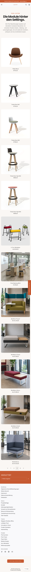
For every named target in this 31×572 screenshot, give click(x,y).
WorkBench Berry (15, 390)
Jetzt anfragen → (23, 1)
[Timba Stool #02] (15, 123)
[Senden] (28, 478)
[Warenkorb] (29, 4)
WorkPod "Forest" (15, 319)
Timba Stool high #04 (15, 211)
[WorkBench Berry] (15, 373)
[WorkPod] (15, 302)
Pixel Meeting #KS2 (16, 283)
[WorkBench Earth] (15, 409)
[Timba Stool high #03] (15, 159)
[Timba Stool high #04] (15, 195)
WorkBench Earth (15, 426)
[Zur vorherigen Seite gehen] (7, 468)
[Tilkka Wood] (15, 52)
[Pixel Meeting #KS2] (15, 266)
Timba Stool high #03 (15, 176)
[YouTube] (12, 551)
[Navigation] (1, 4)
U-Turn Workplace (15, 247)
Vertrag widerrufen (15, 561)
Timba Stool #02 (15, 140)
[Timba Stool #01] (15, 88)
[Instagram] (5, 551)
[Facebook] (1, 551)
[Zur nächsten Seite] (23, 468)
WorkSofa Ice (15, 461)
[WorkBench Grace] (15, 338)
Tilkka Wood (15, 68)
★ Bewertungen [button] (29, 287)
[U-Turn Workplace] (15, 231)
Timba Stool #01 (15, 104)
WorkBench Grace (15, 354)
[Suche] (26, 4)
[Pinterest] (8, 551)
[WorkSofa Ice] (15, 445)
